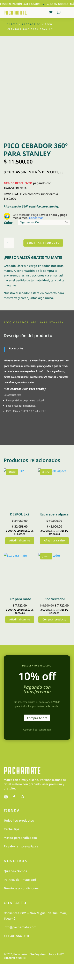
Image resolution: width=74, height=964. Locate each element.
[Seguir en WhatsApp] (22, 797)
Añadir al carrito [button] (19, 540)
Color (8, 222)
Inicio (12, 24)
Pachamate (20, 954)
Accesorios (31, 24)
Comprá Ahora (37, 718)
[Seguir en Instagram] (6, 797)
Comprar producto (43, 243)
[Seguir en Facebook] (14, 797)
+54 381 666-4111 (16, 936)
